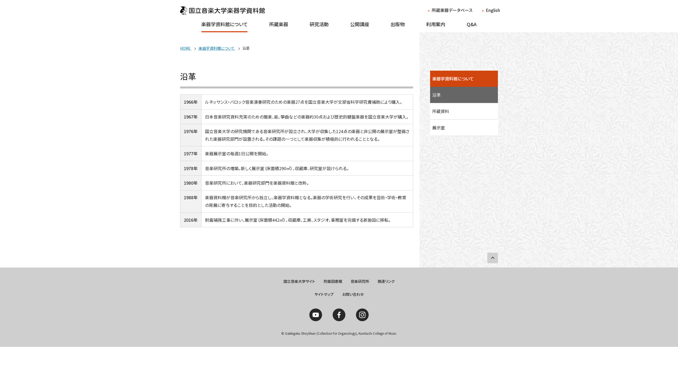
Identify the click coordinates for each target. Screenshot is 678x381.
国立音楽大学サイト (299, 281)
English (493, 10)
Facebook (339, 315)
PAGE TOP (492, 258)
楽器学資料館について (224, 24)
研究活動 (319, 24)
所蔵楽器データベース (452, 10)
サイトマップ (324, 294)
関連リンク (386, 281)
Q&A (472, 24)
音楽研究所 (360, 281)
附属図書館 (333, 281)
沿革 (436, 95)
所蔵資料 (440, 111)
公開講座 (359, 24)
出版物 (397, 24)
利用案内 (435, 24)
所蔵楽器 (278, 24)
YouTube (315, 315)
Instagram (362, 315)
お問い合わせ (353, 294)
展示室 (438, 127)
